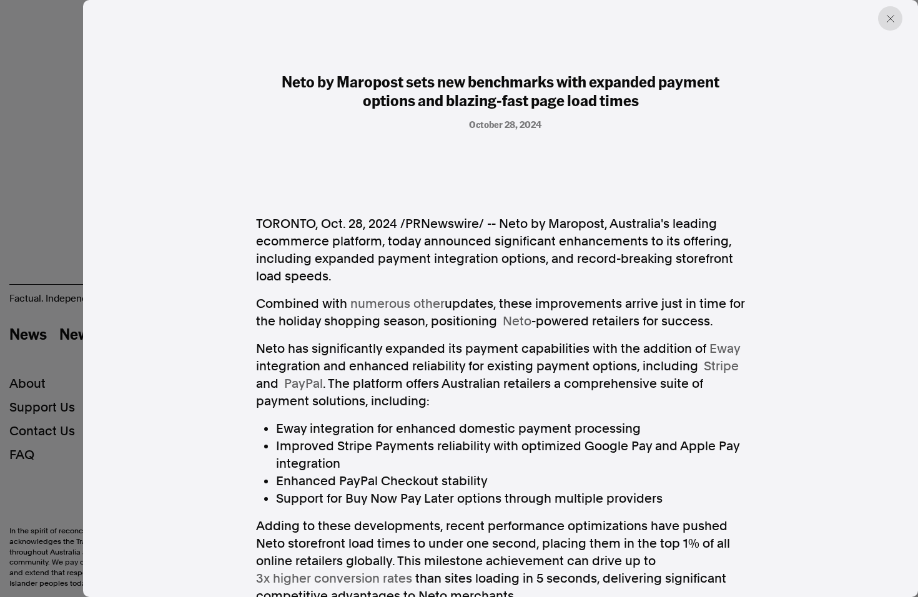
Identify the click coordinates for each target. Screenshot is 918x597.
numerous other (397, 303)
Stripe (721, 365)
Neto (517, 320)
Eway (725, 348)
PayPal (303, 383)
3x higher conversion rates (334, 578)
